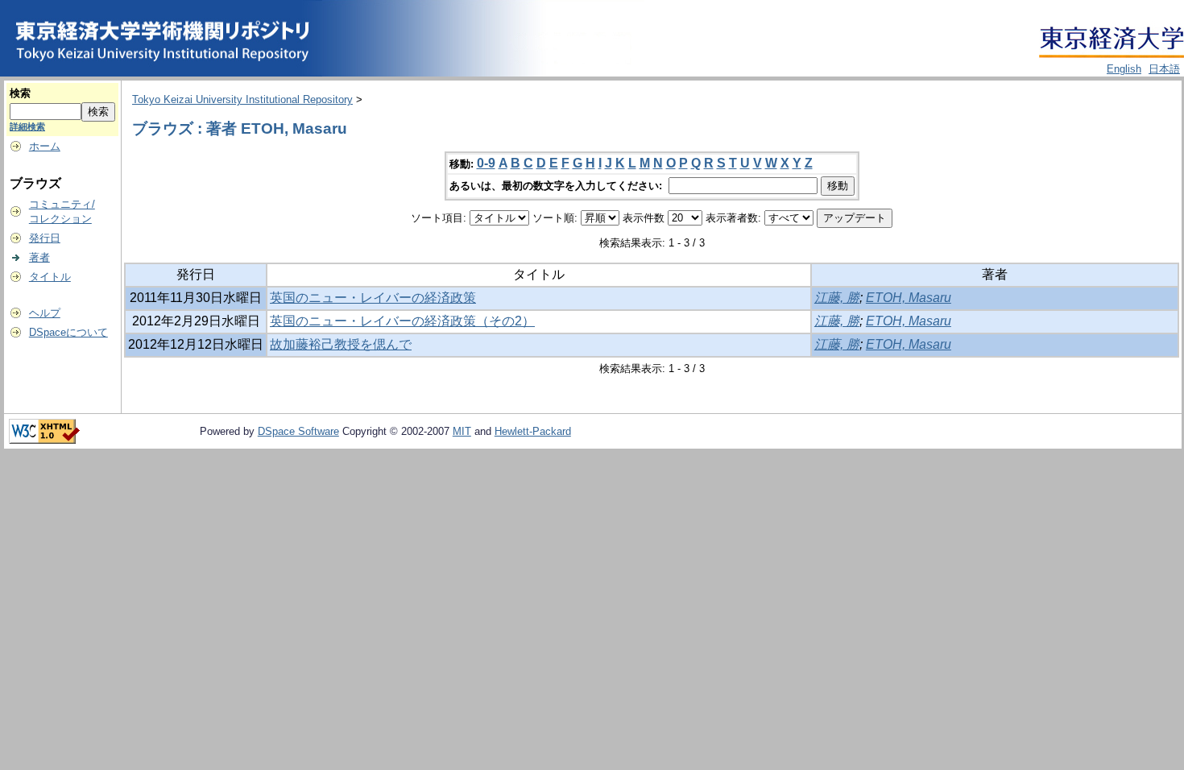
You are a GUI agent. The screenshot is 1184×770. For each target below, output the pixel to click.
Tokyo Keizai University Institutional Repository (242, 99)
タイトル (50, 277)
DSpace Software (298, 431)
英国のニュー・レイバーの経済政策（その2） (402, 321)
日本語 (1164, 69)
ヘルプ (44, 313)
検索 (20, 93)
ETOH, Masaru (908, 297)
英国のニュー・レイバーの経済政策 (373, 297)
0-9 (486, 163)
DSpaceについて (68, 332)
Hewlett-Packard (533, 431)
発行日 (44, 238)
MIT (462, 431)
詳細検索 (27, 126)
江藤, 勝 (836, 297)
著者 (39, 257)
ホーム (44, 146)
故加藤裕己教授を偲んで (341, 344)
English (1124, 69)
